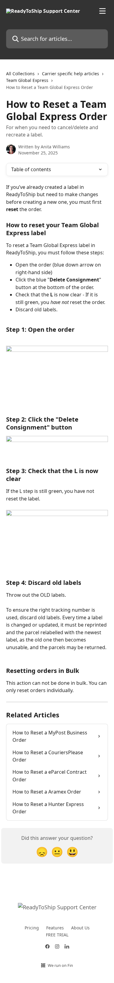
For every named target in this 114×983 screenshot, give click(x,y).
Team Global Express (27, 80)
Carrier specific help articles (70, 73)
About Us (80, 928)
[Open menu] (102, 11)
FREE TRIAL (57, 935)
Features (55, 928)
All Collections (20, 73)
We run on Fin (60, 965)
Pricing (32, 928)
